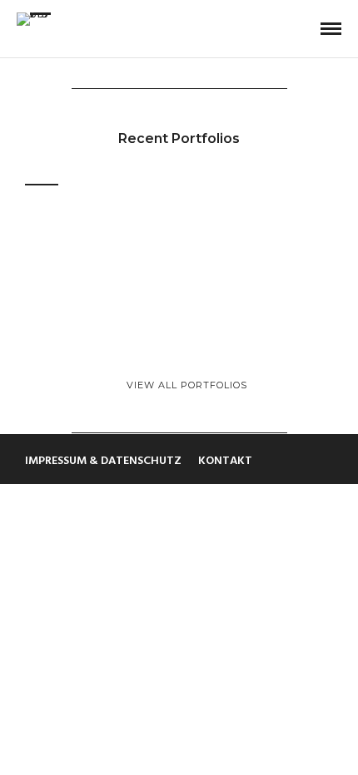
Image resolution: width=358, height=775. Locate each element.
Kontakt (225, 461)
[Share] (304, 29)
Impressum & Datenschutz (103, 461)
